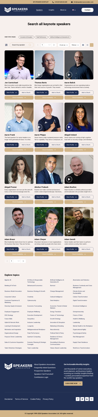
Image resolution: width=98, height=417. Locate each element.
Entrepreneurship (78, 312)
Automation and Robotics (81, 280)
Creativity (30, 297)
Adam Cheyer (40, 239)
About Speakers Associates (44, 364)
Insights (51, 10)
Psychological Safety (79, 333)
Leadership (76, 322)
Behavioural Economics (34, 285)
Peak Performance (41, 37)
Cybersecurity (31, 300)
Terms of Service (21, 399)
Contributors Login (41, 377)
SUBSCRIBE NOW (71, 383)
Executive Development (34, 315)
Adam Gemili (70, 239)
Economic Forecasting (34, 306)
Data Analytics (54, 300)
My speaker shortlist (41, 2)
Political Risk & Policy (57, 333)
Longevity (30, 326)
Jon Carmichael (11, 83)
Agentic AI (8, 280)
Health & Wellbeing (79, 319)
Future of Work (77, 315)
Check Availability (17, 97)
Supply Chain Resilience (80, 342)
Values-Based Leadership (58, 348)
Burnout (52, 285)
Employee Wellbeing (33, 312)
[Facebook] (78, 399)
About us (63, 10)
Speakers (39, 10)
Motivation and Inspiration (13, 329)
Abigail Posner (11, 187)
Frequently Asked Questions (45, 368)
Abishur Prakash (41, 187)
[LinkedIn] (87, 399)
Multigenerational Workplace (36, 329)
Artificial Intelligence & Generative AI (59, 37)
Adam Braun (10, 239)
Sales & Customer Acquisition (14, 342)
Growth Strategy (55, 319)
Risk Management (78, 337)
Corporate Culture (10, 297)
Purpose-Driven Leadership (13, 337)
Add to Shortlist (27, 92)
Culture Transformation (80, 297)
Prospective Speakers (42, 371)
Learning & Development (12, 326)
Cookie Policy (35, 399)
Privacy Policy (48, 399)
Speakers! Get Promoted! (43, 374)
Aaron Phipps (40, 135)
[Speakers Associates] (16, 10)
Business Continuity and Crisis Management (82, 286)
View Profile (10, 92)
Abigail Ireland (71, 135)
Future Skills (8, 319)
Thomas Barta (41, 83)
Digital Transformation (80, 300)
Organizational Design (11, 333)
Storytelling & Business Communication (57, 343)
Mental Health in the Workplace (83, 326)
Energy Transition (55, 312)
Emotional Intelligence (80, 306)
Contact (87, 10)
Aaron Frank (10, 135)
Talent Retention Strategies (13, 348)
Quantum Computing (33, 337)
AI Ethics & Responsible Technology (34, 281)
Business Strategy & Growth (36, 291)
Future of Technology (57, 315)
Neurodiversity (54, 329)
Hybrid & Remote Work (12, 322)
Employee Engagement (12, 312)
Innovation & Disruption (26, 37)
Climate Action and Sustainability (79, 292)
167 (49, 45)
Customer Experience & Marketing (12, 301)
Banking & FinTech (10, 285)
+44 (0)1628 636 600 (61, 2)
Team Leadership (32, 348)
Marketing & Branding (57, 326)
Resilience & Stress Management (56, 338)
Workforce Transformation (81, 348)
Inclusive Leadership (33, 322)
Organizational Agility (79, 329)
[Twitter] (82, 399)
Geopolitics (30, 319)
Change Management (57, 291)
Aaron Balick (70, 83)
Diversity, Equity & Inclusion (13, 306)
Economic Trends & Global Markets (58, 307)
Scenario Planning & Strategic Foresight (36, 343)
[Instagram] (91, 399)
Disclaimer (9, 399)
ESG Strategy (9, 315)
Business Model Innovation (13, 291)
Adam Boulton (70, 187)
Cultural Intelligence (56, 297)
